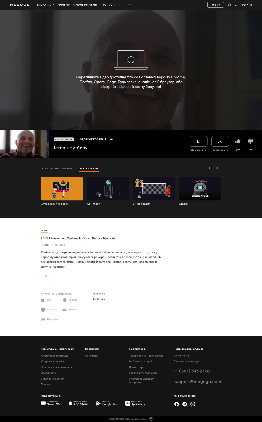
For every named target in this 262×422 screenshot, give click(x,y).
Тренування (111, 5)
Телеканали (45, 5)
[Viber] (193, 404)
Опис (44, 230)
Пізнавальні (57, 238)
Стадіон (184, 204)
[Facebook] (177, 404)
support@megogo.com (197, 382)
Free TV (215, 5)
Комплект (93, 204)
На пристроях (137, 349)
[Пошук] (229, 5)
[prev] (209, 168)
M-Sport (85, 238)
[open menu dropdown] (130, 5)
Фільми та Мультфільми (77, 5)
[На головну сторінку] (19, 5)
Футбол (72, 238)
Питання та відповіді (186, 361)
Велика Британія (103, 238)
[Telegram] (185, 404)
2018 (44, 238)
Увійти (247, 5)
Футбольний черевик (54, 204)
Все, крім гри (89, 168)
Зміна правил (141, 204)
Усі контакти (181, 355)
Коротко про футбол (57, 168)
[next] (217, 168)
